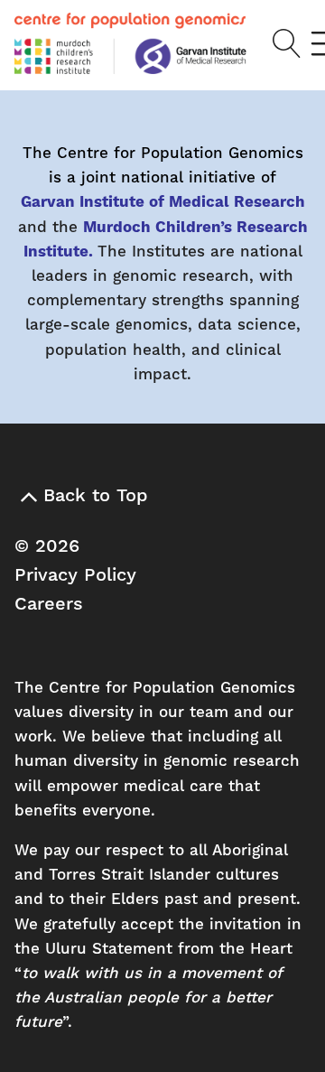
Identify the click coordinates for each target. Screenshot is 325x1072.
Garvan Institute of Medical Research (163, 202)
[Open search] (280, 43)
